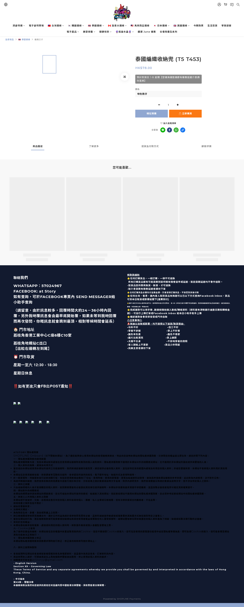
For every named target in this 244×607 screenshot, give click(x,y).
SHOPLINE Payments (129, 599)
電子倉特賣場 (36, 25)
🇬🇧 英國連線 (180, 25)
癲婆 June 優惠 (147, 31)
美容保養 (88, 31)
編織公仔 (39, 39)
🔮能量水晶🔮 (123, 31)
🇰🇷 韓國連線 (75, 25)
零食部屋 (226, 25)
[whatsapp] (176, 129)
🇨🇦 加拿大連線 (116, 25)
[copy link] (182, 129)
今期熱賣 (198, 25)
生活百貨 (212, 25)
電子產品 (72, 31)
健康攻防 (104, 31)
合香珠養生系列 (168, 31)
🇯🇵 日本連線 (160, 25)
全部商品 (9, 39)
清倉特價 (18, 25)
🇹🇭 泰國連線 (95, 25)
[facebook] (169, 129)
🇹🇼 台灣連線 (55, 25)
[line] (162, 129)
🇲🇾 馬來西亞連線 (140, 25)
